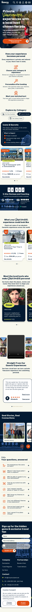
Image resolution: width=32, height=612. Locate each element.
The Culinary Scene (17, 118)
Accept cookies (23, 603)
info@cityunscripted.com (12, 579)
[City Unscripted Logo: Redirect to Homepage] (5, 2)
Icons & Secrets (25, 114)
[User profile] (23, 2)
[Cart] (20, 2)
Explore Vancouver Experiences (15, 41)
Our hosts (5, 572)
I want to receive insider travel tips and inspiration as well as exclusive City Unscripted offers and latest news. (17, 548)
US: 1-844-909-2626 (14, 583)
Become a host (21, 565)
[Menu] (29, 2)
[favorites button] (17, 2)
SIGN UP (8, 552)
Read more (26, 396)
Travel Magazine (7, 568)
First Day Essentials (10, 114)
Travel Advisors (21, 568)
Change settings (9, 603)
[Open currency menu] (26, 2)
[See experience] (12, 164)
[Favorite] (20, 152)
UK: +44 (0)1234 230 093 (12, 586)
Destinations (6, 565)
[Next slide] (28, 448)
